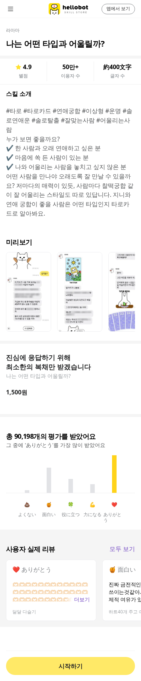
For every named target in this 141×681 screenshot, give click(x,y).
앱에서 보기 (118, 8)
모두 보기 (122, 549)
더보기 (82, 599)
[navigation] (21, 9)
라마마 (13, 30)
